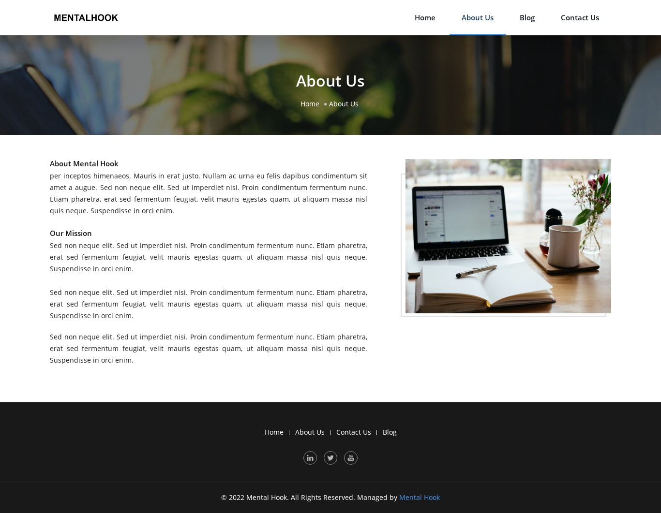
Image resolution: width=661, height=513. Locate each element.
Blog (527, 17)
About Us (478, 17)
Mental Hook (419, 497)
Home (425, 17)
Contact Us (580, 17)
